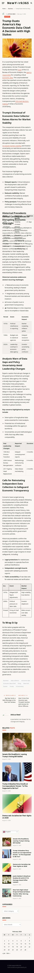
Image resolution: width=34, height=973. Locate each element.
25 (13, 950)
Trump (12, 686)
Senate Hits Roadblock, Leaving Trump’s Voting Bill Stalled (14, 755)
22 (29, 947)
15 (29, 944)
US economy (20, 686)
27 (21, 950)
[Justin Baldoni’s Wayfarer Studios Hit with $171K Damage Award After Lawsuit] (6, 879)
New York (26, 683)
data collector (15, 680)
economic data (7, 78)
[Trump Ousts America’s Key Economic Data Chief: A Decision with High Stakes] (17, 48)
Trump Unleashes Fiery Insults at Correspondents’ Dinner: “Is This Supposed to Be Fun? (15, 786)
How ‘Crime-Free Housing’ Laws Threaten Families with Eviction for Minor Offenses (24, 702)
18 (13, 947)
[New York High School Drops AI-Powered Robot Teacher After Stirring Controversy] (6, 893)
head (19, 70)
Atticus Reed (11, 14)
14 (25, 944)
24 (8, 950)
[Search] (31, 3)
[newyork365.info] (18, 3)
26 (17, 950)
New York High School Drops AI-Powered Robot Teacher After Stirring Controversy (21, 893)
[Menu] (3, 3)
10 (8, 944)
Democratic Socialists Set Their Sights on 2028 (21, 865)
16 (4, 947)
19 (17, 947)
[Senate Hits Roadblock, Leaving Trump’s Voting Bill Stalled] (17, 742)
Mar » (8, 953)
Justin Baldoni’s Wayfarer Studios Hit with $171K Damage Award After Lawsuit (22, 879)
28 (25, 950)
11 (13, 944)
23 (4, 950)
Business (7, 16)
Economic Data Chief (9, 683)
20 (21, 947)
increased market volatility (11, 146)
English (8, 832)
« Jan (3, 953)
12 (17, 944)
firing (19, 683)
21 (25, 947)
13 (21, 944)
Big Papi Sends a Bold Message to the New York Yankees (9, 700)
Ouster (5, 686)
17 (8, 947)
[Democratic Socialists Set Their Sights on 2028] (17, 803)
